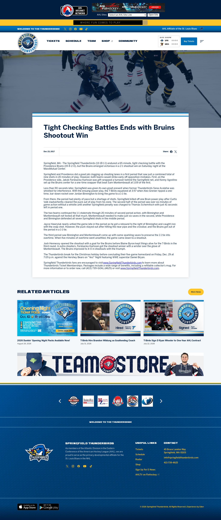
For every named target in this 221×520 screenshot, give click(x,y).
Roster (138, 460)
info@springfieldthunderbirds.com (181, 458)
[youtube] (81, 29)
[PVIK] (132, 401)
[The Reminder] (147, 401)
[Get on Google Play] (49, 506)
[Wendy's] (117, 401)
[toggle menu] (202, 41)
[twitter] (65, 29)
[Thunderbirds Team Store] (110, 364)
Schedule (73, 41)
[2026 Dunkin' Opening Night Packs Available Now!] (47, 318)
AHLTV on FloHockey (146, 475)
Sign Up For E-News (145, 470)
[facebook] (75, 29)
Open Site (153, 15)
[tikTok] (86, 29)
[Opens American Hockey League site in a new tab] (74, 10)
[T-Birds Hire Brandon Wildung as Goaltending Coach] (110, 318)
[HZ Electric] (103, 401)
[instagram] (70, 29)
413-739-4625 (171, 463)
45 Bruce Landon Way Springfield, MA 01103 (175, 451)
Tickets (53, 41)
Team (91, 41)
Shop (106, 41)
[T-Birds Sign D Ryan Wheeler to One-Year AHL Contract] (174, 318)
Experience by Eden (195, 507)
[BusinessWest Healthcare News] (88, 401)
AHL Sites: (102, 15)
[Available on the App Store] (27, 506)
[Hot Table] (73, 401)
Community (128, 41)
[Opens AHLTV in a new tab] (128, 7)
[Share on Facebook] (171, 151)
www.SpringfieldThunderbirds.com (122, 263)
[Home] (27, 42)
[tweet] (175, 151)
